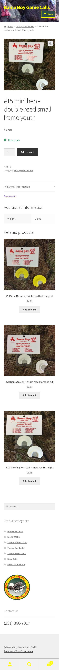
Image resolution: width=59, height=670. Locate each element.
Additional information (17, 186)
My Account (10, 664)
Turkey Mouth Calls (25, 26)
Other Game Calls (16, 564)
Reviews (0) (10, 196)
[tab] (29, 187)
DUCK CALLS (13, 537)
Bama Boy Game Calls (27, 7)
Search (29, 664)
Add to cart (27, 152)
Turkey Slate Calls (16, 553)
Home (10, 26)
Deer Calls (12, 559)
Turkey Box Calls (15, 547)
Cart (45, 661)
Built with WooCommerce (18, 651)
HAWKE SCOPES (15, 531)
